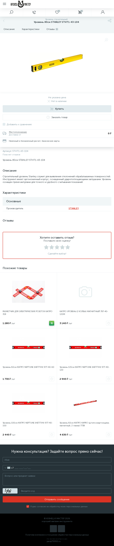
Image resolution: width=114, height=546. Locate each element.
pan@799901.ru (54, 541)
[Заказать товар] (108, 323)
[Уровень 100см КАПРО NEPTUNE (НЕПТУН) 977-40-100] (28, 403)
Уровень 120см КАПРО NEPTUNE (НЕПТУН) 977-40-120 (84, 368)
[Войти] (102, 12)
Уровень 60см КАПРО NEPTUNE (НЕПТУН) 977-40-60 (28, 367)
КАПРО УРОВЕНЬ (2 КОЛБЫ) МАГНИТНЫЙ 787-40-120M (84, 312)
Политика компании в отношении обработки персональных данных (57, 535)
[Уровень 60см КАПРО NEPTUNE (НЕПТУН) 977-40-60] (28, 347)
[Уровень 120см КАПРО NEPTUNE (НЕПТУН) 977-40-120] (85, 347)
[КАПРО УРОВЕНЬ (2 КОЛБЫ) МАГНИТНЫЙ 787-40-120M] (85, 291)
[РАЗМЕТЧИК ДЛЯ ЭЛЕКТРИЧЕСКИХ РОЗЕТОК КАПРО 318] (28, 291)
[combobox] (8, 467)
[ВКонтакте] (53, 528)
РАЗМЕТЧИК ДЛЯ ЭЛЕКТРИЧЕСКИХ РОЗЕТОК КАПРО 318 (27, 312)
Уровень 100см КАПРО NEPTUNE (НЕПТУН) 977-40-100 (28, 424)
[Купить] (51, 323)
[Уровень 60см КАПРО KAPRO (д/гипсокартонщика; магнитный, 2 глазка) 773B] (85, 403)
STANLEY (74, 208)
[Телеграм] (61, 528)
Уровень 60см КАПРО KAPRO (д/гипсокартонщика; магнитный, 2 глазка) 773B (84, 424)
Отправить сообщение (57, 499)
